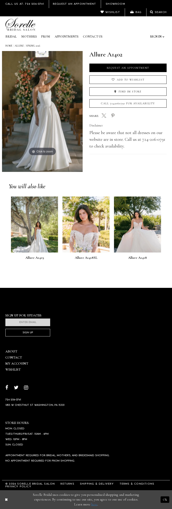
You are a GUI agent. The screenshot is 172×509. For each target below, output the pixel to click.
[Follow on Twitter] (16, 388)
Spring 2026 (33, 45)
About (11, 351)
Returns (67, 484)
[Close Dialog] (6, 499)
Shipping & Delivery (97, 484)
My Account (16, 363)
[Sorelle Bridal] (20, 24)
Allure (19, 45)
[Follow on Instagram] (26, 388)
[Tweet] (104, 116)
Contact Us (92, 36)
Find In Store (130, 91)
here (94, 504)
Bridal (11, 36)
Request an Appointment (128, 67)
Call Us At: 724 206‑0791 (24, 4)
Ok (165, 499)
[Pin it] (113, 116)
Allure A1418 (137, 258)
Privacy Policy (18, 486)
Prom (45, 36)
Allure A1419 (34, 258)
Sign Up (28, 332)
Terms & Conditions (137, 484)
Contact (13, 357)
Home (8, 45)
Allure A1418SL (86, 258)
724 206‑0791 (13, 399)
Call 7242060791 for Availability (128, 103)
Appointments (66, 36)
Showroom (115, 4)
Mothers (29, 36)
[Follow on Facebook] (6, 388)
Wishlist (13, 370)
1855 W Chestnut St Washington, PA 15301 (34, 405)
